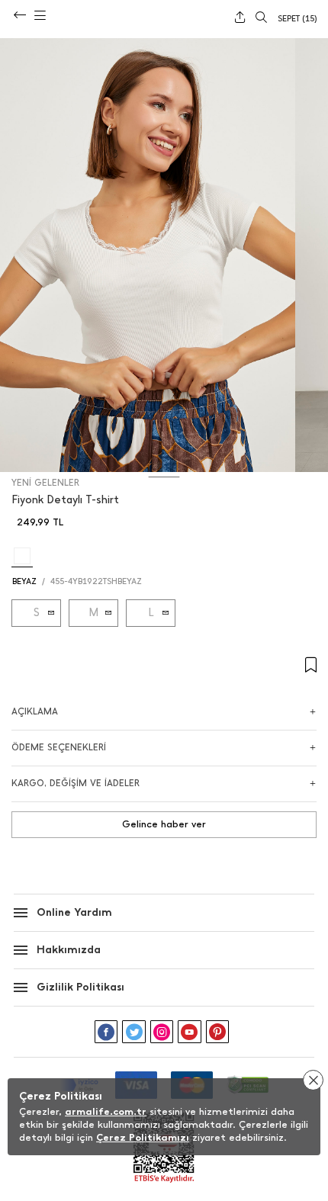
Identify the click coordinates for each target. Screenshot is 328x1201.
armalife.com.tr (105, 1111)
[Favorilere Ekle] (164, 665)
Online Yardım (74, 912)
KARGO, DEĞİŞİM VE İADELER (75, 783)
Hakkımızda (69, 949)
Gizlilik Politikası (80, 987)
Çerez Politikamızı (142, 1137)
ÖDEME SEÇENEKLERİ (58, 747)
